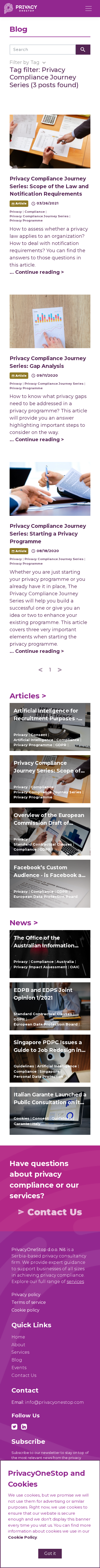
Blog (16, 1359)
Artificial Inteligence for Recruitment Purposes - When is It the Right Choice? (46, 714)
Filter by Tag (28, 62)
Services (20, 1352)
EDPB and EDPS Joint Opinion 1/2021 (43, 994)
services (75, 1281)
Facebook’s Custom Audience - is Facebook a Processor (47, 871)
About (18, 1344)
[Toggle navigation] (88, 8)
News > (24, 922)
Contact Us (50, 1212)
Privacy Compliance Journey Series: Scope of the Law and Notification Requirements (47, 767)
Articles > (28, 695)
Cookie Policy (22, 1537)
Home (18, 1337)
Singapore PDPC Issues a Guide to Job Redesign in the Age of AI (48, 1046)
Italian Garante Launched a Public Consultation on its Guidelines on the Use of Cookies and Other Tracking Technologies (50, 1098)
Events (18, 1367)
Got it (50, 1553)
